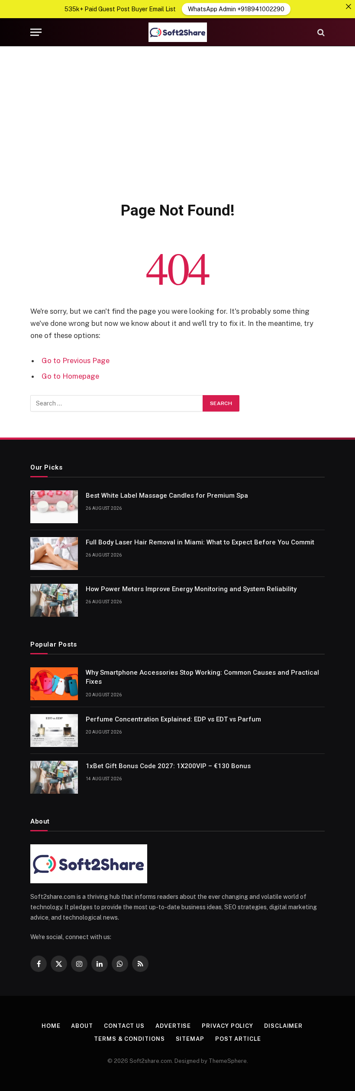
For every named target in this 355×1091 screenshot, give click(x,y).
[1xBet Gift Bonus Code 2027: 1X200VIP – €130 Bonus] (54, 777)
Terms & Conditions (129, 1039)
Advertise (173, 1026)
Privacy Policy (227, 1026)
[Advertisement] (177, 122)
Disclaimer (283, 1026)
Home (51, 1026)
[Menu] (36, 32)
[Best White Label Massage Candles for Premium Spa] (54, 506)
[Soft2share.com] (177, 32)
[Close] (348, 6)
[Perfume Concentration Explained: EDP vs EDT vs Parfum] (54, 730)
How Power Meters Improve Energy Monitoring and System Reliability (191, 589)
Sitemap (190, 1039)
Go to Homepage (70, 376)
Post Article (238, 1039)
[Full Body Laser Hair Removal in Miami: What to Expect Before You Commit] (54, 553)
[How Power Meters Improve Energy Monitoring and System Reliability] (54, 600)
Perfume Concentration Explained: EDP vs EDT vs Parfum (173, 719)
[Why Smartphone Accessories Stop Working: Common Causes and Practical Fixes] (54, 683)
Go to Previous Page (76, 360)
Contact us (124, 1026)
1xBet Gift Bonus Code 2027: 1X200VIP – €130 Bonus (168, 766)
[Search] (320, 32)
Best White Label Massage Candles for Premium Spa (167, 495)
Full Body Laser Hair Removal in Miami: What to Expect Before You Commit (200, 542)
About (82, 1026)
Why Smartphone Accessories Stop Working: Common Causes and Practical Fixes (202, 677)
